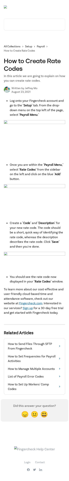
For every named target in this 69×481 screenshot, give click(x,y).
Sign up (28, 308)
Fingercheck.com (30, 303)
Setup (28, 46)
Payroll (41, 46)
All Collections (12, 46)
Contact (40, 462)
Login (27, 462)
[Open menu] (61, 7)
